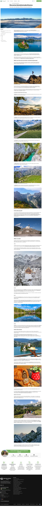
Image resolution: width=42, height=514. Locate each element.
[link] (26, 455)
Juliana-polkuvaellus (15, 480)
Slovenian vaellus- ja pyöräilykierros (17, 487)
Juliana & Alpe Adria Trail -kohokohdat (17, 483)
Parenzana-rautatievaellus (16, 478)
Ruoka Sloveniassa (3, 40)
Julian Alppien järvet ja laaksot (16, 484)
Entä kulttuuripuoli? (3, 33)
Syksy (2, 39)
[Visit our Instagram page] (3, 485)
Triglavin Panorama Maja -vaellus (16, 482)
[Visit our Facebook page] (1, 485)
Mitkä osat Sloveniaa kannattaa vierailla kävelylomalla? (6, 31)
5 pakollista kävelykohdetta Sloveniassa (6, 32)
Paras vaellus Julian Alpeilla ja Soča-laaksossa (18, 481)
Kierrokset (14, 477)
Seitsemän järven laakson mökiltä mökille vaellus (18, 479)
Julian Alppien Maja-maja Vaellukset (17, 489)
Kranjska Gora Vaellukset (16, 490)
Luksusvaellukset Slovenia (16, 486)
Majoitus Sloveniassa (4, 41)
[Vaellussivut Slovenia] (6, 478)
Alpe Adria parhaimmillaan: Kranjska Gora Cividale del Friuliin (19, 488)
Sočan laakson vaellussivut (16, 485)
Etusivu (10, 3)
